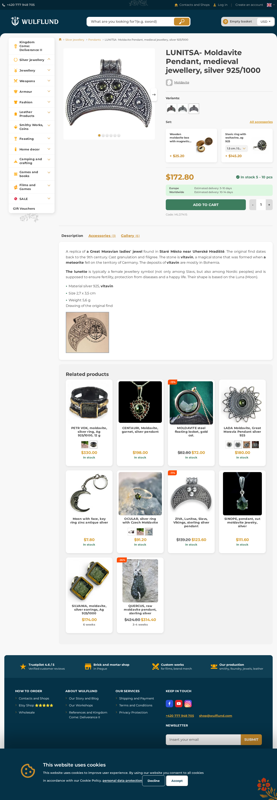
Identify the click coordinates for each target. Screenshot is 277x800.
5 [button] (114, 135)
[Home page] (60, 39)
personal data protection (122, 780)
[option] (109, 94)
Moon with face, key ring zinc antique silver (89, 520)
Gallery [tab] (130, 236)
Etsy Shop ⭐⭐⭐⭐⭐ (36, 705)
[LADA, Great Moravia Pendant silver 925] (229, 445)
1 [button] (99, 135)
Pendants (94, 39)
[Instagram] (188, 703)
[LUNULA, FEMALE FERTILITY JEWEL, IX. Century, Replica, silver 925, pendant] (182, 109)
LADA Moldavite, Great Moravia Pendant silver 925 (242, 431)
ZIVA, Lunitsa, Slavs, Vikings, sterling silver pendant (191, 522)
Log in (222, 5)
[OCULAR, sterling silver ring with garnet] (131, 532)
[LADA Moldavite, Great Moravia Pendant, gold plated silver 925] (247, 445)
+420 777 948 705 (21, 5)
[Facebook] (169, 703)
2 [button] (103, 135)
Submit (251, 740)
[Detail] (204, 146)
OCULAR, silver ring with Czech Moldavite (140, 520)
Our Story (76, 698)
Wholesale (27, 712)
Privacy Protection (133, 712)
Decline (154, 781)
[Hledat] (182, 22)
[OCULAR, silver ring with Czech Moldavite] (149, 532)
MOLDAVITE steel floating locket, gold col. (191, 431)
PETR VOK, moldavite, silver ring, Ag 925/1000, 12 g (89, 431)
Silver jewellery (74, 39)
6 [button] (118, 135)
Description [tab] (72, 236)
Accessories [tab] (102, 236)
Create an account (249, 5)
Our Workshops (81, 705)
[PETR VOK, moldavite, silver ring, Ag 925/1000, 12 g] (93, 445)
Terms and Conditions (135, 705)
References (77, 712)
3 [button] (107, 135)
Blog (95, 698)
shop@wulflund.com (215, 716)
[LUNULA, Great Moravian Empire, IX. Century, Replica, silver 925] (171, 109)
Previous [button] (64, 94)
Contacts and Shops (194, 5)
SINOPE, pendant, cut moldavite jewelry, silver (242, 522)
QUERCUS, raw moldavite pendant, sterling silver (140, 609)
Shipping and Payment (136, 698)
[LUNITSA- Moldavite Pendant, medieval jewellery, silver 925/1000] (194, 109)
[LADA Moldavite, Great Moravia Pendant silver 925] (238, 445)
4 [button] (110, 135)
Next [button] (154, 94)
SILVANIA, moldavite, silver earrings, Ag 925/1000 (89, 609)
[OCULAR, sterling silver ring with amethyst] (85, 445)
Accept (177, 781)
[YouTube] (178, 703)
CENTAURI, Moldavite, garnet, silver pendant (140, 430)
